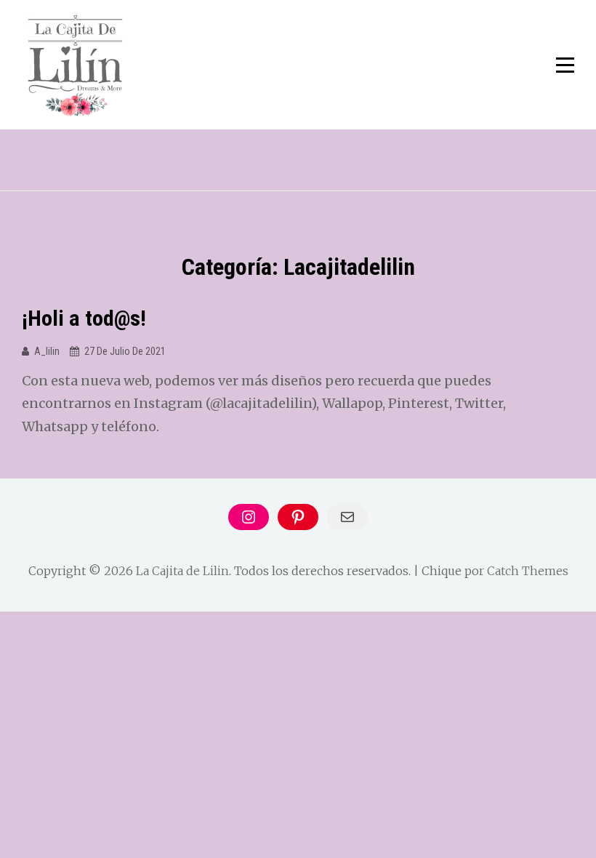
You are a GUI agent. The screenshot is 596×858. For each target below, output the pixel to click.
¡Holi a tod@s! (84, 318)
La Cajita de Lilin (182, 571)
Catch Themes (527, 571)
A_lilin (47, 351)
